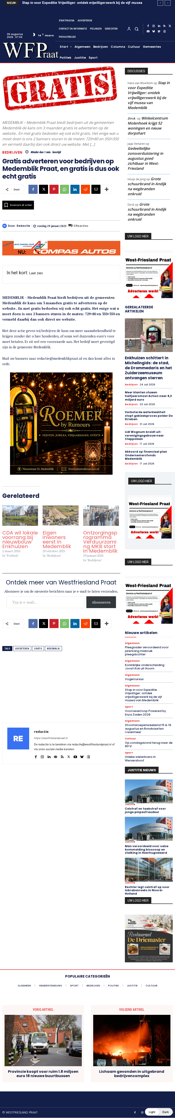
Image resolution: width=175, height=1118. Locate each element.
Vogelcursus (134, 679)
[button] (136, 29)
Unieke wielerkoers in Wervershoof (140, 759)
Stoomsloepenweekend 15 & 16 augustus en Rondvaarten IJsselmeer (148, 728)
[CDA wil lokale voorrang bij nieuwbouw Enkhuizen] (20, 515)
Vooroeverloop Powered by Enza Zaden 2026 (145, 713)
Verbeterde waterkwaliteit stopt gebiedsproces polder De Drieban (149, 415)
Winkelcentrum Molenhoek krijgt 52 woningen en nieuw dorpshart (148, 126)
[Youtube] (148, 31)
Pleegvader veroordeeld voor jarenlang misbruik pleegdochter (147, 650)
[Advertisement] (61, 691)
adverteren (22, 648)
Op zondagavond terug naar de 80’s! (148, 745)
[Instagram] (153, 26)
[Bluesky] (153, 31)
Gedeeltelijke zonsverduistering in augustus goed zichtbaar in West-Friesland (145, 158)
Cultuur (130, 738)
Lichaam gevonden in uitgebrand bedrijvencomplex (131, 1073)
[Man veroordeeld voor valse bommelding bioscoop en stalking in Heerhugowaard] (149, 829)
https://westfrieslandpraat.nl (51, 738)
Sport (129, 707)
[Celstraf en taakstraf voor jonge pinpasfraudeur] (149, 791)
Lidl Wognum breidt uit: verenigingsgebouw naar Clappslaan (144, 435)
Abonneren (101, 602)
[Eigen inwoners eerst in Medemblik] (60, 515)
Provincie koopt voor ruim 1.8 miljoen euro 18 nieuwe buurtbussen (43, 1073)
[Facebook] (148, 26)
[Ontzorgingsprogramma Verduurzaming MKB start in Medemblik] (101, 515)
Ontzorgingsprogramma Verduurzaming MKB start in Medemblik (100, 541)
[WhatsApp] (64, 189)
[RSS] (164, 26)
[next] (167, 3)
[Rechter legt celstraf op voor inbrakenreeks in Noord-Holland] (149, 870)
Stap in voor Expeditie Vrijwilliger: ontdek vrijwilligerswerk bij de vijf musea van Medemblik (149, 95)
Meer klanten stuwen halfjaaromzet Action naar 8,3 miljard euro (148, 395)
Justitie (130, 804)
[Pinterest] (54, 189)
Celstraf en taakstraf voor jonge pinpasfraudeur (145, 810)
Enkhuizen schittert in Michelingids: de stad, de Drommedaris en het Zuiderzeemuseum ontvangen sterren (148, 368)
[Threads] (164, 31)
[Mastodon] (159, 31)
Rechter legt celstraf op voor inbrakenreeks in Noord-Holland (147, 890)
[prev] (160, 3)
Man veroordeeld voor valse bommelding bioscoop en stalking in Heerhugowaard (146, 849)
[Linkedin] (159, 26)
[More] (106, 189)
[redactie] (5, 226)
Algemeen (132, 643)
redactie (23, 225)
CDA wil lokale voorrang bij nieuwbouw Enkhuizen (20, 539)
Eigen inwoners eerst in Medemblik (57, 539)
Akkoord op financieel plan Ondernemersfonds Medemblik (146, 455)
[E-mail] (95, 189)
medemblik (53, 648)
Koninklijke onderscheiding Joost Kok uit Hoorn (144, 667)
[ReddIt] (85, 189)
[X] (170, 26)
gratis (38, 648)
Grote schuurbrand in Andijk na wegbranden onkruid (147, 186)
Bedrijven (12, 152)
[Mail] (55, 755)
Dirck (131, 118)
